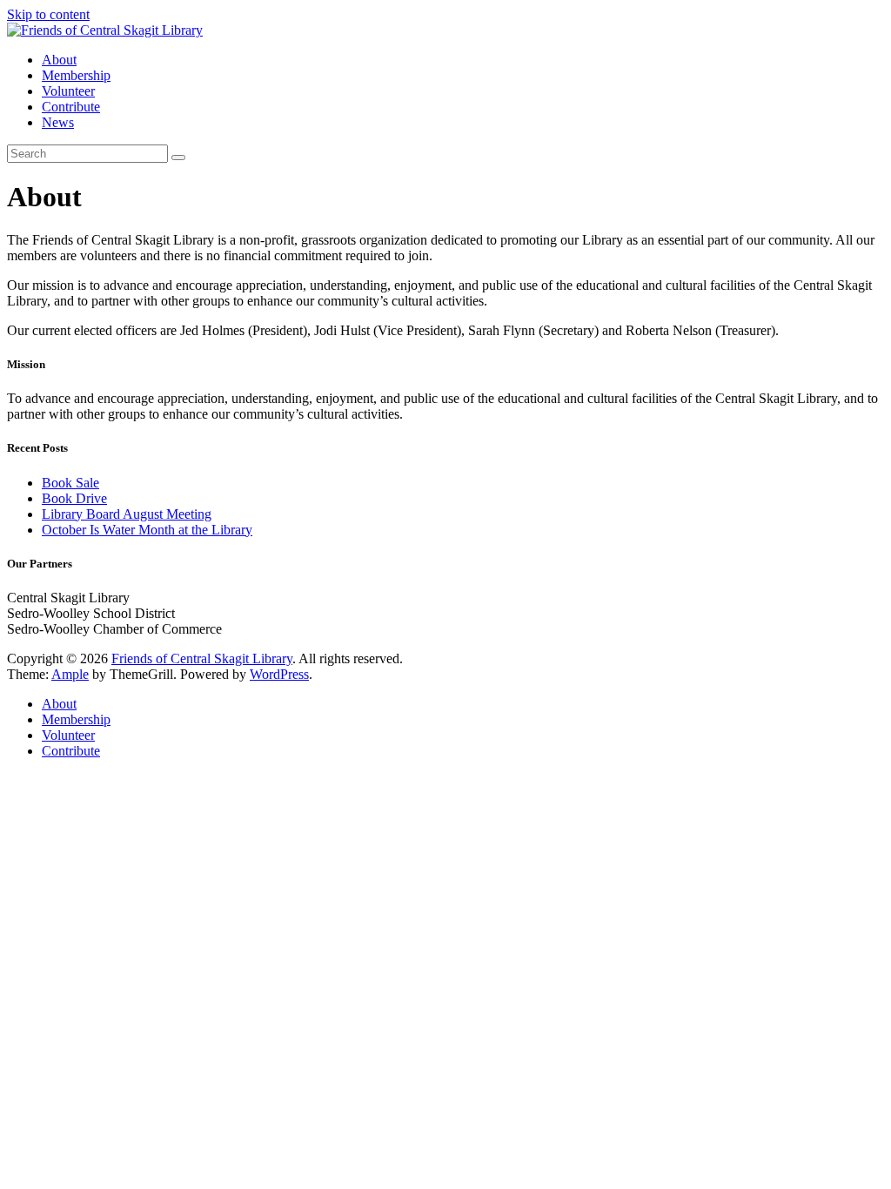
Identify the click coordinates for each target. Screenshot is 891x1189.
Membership (76, 75)
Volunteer (68, 91)
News (58, 122)
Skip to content (48, 14)
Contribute (71, 106)
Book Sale (70, 482)
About (59, 59)
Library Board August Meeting (126, 514)
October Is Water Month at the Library (147, 529)
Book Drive (74, 498)
